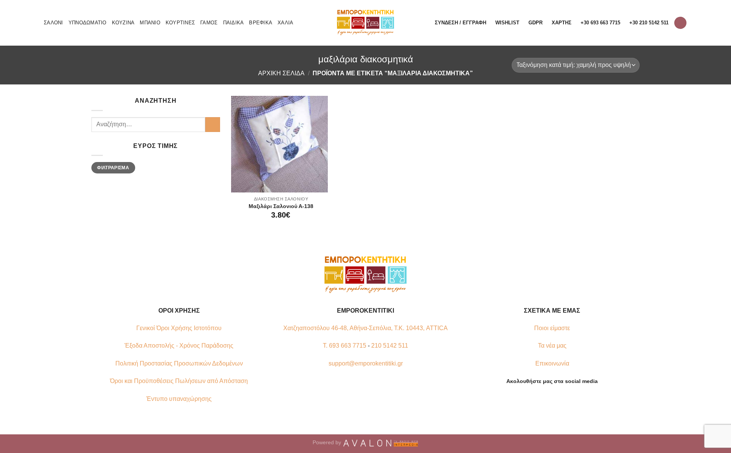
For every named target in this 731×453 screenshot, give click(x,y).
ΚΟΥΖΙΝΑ (123, 22)
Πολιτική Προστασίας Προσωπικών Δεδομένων (179, 363)
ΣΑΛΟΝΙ (53, 22)
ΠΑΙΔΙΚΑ (233, 22)
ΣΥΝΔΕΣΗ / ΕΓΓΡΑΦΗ (460, 22)
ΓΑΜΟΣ (208, 22)
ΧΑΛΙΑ (285, 22)
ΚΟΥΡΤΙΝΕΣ (180, 22)
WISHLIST (507, 22)
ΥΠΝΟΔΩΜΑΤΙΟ (88, 22)
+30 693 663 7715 (600, 22)
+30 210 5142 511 (649, 22)
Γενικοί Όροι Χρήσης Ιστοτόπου (179, 328)
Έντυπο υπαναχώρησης (179, 399)
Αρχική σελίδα (281, 73)
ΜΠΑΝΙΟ (150, 22)
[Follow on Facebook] (538, 399)
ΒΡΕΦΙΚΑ (260, 22)
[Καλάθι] (680, 23)
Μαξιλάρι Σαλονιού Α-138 (281, 206)
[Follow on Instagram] (547, 399)
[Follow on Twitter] (557, 399)
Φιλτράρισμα (113, 167)
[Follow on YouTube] (566, 399)
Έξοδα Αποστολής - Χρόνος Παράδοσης (178, 345)
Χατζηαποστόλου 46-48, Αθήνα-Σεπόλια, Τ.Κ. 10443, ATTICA (365, 328)
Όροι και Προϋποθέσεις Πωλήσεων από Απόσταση (179, 381)
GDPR (535, 22)
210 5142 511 (389, 345)
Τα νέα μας (552, 345)
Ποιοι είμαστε (552, 328)
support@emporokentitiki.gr (366, 363)
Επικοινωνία (552, 363)
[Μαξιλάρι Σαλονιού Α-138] (279, 144)
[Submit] (212, 124)
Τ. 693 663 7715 (344, 345)
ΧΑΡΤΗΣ (561, 22)
